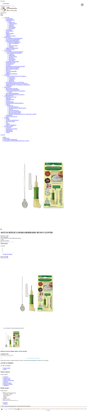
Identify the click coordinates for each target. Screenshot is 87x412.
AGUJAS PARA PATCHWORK (14, 53)
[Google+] (3, 250)
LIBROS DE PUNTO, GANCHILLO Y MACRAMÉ (18, 84)
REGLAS (8, 70)
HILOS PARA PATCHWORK (13, 67)
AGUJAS (9, 21)
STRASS (8, 104)
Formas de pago (6, 379)
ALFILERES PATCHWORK (12, 61)
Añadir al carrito (4, 243)
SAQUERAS (12, 28)
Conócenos (5, 376)
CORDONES (9, 86)
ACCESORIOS (9, 18)
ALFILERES (9, 29)
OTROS (8, 132)
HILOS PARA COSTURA (12, 88)
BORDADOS (12, 22)
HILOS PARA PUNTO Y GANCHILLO (15, 82)
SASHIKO (11, 46)
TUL (10, 44)
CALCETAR (12, 77)
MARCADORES (10, 33)
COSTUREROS (9, 31)
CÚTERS (8, 65)
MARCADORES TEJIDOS (12, 68)
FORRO (8, 119)
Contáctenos (6, 385)
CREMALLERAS (10, 99)
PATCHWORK (12, 27)
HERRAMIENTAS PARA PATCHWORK (15, 66)
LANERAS (11, 24)
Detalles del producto (7, 254)
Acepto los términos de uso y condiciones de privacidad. (21, 358)
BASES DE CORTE (10, 62)
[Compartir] (3, 248)
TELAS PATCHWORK (11, 71)
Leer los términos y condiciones (33, 358)
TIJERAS (8, 34)
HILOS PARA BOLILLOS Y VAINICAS (15, 94)
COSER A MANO (13, 23)
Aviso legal (5, 381)
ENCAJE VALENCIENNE (15, 111)
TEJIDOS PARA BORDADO (13, 42)
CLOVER (6, 237)
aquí (49, 410)
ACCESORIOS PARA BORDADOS (14, 38)
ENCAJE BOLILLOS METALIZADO (17, 108)
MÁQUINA (11, 26)
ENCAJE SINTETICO (14, 110)
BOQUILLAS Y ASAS (11, 97)
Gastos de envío (6, 378)
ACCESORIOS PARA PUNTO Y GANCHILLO (17, 83)
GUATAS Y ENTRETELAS (12, 120)
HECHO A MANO (8, 126)
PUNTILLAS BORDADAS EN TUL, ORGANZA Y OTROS (22, 114)
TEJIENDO (7, 75)
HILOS (7, 32)
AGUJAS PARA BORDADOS (13, 39)
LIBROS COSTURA (10, 35)
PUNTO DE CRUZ (13, 45)
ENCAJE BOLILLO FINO (15, 112)
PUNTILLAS (10, 105)
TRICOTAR (11, 81)
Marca (2, 237)
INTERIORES (9, 115)
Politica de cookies (7, 382)
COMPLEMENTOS (8, 95)
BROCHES (8, 98)
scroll (82, 4)
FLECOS (8, 100)
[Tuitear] (3, 249)
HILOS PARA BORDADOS (12, 40)
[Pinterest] (3, 251)
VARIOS (8, 123)
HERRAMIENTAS (10, 20)
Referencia (3, 257)
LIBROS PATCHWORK (11, 73)
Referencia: (3, 235)
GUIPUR (11, 109)
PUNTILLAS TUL (10, 49)
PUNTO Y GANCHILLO (11, 128)
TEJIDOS (6, 117)
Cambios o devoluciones (8, 380)
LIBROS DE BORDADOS (12, 48)
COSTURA (7, 17)
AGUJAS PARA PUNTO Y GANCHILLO (16, 76)
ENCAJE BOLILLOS (13, 106)
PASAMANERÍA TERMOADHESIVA (15, 103)
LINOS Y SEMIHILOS (14, 43)
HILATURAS (7, 87)
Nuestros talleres (6, 368)
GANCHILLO (12, 78)
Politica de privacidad (8, 384)
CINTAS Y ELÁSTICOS (11, 116)
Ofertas (4, 369)
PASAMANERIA (10, 101)
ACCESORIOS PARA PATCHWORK (14, 51)
